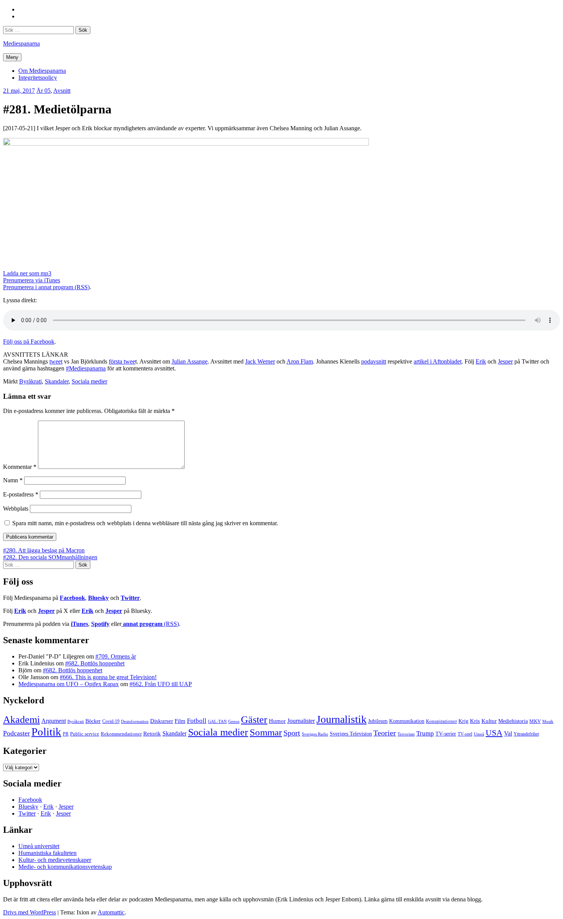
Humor (277, 721)
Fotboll (196, 720)
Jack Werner (260, 361)
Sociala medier (89, 381)
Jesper (505, 361)
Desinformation (135, 721)
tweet (55, 361)
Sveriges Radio (315, 734)
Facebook (72, 598)
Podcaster (16, 733)
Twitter (130, 598)
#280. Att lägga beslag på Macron (44, 550)
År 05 (43, 90)
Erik (481, 361)
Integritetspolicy (37, 77)
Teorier (384, 733)
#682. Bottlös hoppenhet (94, 663)
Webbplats (15, 508)
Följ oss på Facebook (28, 341)
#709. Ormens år (115, 656)
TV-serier (445, 734)
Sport (291, 733)
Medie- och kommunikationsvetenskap (65, 866)
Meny (12, 57)
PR (66, 734)
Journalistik (341, 719)
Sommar (266, 732)
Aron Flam (299, 361)
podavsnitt (373, 361)
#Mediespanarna (86, 368)
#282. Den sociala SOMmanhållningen (50, 557)
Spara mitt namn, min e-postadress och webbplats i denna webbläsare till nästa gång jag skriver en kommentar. (145, 523)
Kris (475, 721)
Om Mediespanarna (42, 70)
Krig (463, 721)
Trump (425, 733)
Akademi (21, 719)
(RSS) (151, 624)
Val (508, 733)
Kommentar (19, 467)
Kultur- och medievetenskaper (54, 860)
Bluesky (98, 598)
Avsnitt (61, 90)
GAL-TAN (217, 721)
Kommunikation (406, 721)
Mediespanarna (21, 43)
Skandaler (57, 381)
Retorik (152, 734)
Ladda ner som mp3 (27, 273)
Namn (13, 480)
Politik (46, 732)
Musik (547, 721)
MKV (535, 721)
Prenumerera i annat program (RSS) (46, 287)
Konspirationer (441, 721)
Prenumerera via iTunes (31, 280)
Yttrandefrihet (526, 734)
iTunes (79, 624)
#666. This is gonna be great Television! (108, 677)
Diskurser (161, 721)
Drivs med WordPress (29, 912)
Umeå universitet (38, 846)
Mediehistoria (513, 721)
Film (180, 721)
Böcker (93, 721)
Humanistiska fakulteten (47, 853)
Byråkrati (30, 381)
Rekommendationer (121, 734)
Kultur (489, 721)
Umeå (479, 734)
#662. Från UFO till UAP (160, 684)
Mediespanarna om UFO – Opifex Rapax (68, 684)
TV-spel (465, 734)
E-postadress (20, 494)
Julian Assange (190, 361)
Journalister (301, 721)
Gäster (254, 719)
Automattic (111, 912)
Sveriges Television (351, 734)
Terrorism (406, 734)
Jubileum (378, 721)
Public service (84, 734)
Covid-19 (110, 721)
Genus (233, 721)
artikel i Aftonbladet (438, 361)
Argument (53, 721)
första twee (122, 361)
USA (494, 732)
